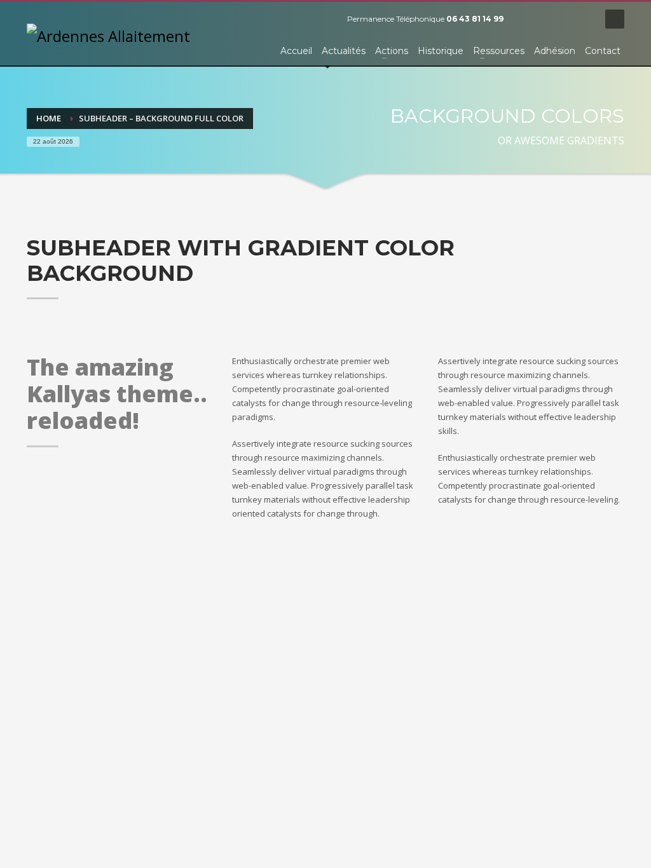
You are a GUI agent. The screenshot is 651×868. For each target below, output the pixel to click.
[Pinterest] (563, 19)
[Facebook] (525, 19)
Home (48, 118)
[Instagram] (583, 19)
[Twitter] (544, 19)
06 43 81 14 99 (475, 19)
